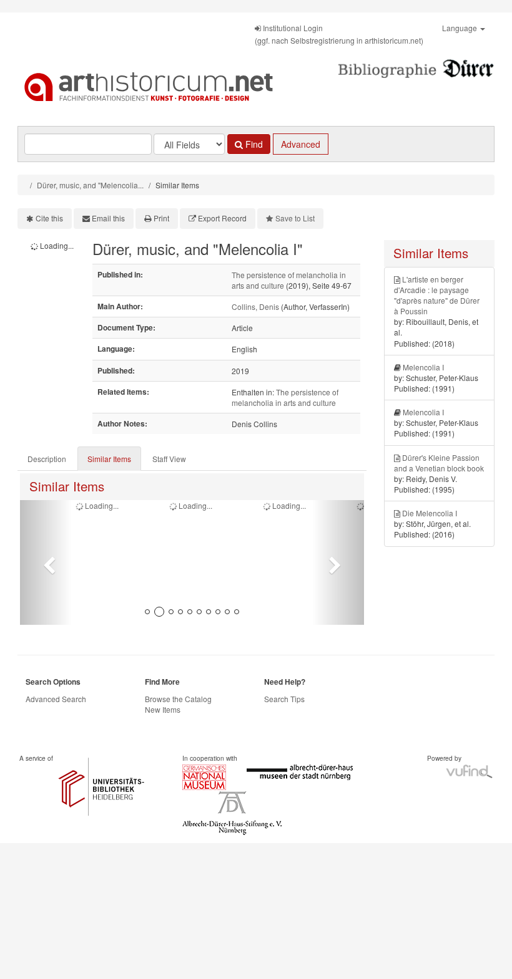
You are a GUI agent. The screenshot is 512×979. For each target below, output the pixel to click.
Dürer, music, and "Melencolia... (90, 185)
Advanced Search (56, 698)
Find (253, 144)
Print (161, 218)
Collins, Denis (255, 306)
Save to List (295, 218)
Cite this (49, 218)
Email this (108, 218)
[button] (46, 562)
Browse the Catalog (178, 698)
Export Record (222, 218)
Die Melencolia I (429, 513)
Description (46, 458)
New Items (162, 709)
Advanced (300, 144)
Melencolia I (423, 367)
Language (460, 27)
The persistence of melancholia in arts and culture (285, 397)
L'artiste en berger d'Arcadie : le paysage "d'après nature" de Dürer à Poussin (437, 295)
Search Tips (284, 698)
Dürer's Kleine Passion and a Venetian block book (439, 462)
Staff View (169, 458)
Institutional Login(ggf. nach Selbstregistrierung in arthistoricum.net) (339, 34)
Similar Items (109, 458)
